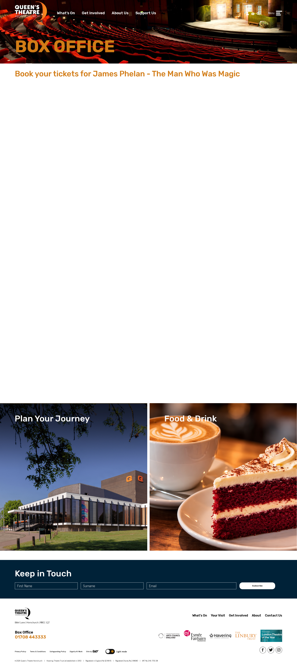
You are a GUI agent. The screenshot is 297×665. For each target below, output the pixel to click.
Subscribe (257, 586)
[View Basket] (252, 13)
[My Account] (247, 13)
